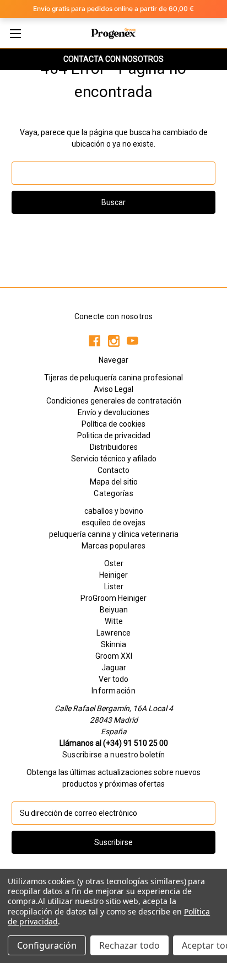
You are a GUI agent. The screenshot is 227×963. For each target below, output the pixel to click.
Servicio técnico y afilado (113, 458)
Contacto (113, 470)
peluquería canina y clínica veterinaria (114, 534)
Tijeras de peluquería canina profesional (113, 377)
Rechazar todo (129, 945)
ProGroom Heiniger (113, 598)
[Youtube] (132, 341)
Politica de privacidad (113, 435)
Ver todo (113, 679)
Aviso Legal (113, 389)
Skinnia (113, 644)
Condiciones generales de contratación (113, 400)
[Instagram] (114, 341)
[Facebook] (94, 341)
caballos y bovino (113, 511)
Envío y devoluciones (113, 412)
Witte (114, 621)
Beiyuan (114, 609)
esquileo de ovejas (113, 522)
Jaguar (113, 667)
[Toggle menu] (15, 33)
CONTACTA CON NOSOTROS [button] (113, 59)
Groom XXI (113, 656)
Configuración (47, 945)
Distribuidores (114, 447)
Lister (113, 586)
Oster (113, 563)
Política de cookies (113, 423)
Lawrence (113, 632)
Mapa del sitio (114, 481)
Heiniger (113, 575)
